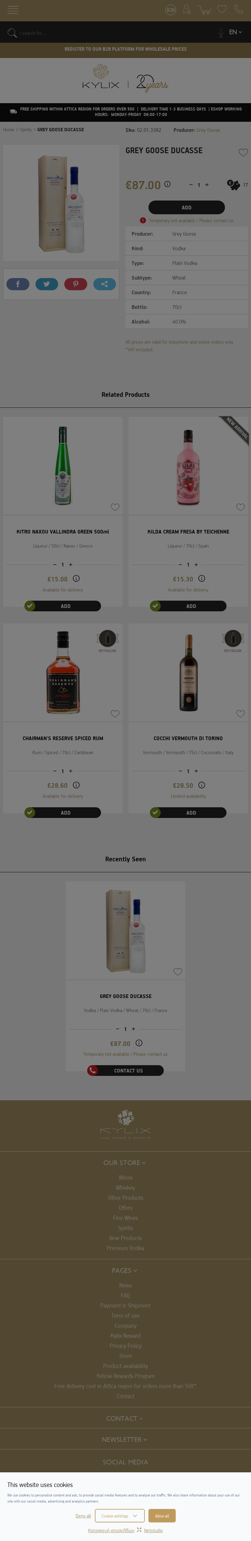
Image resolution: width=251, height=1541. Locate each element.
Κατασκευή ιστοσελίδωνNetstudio (125, 1530)
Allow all (162, 1515)
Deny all (83, 1516)
